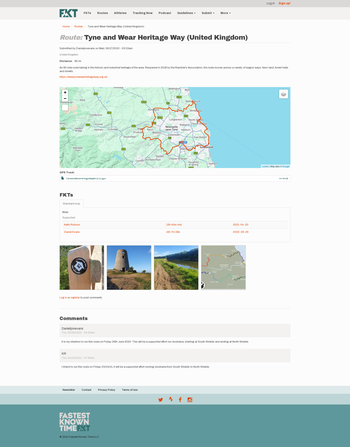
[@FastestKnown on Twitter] (160, 400)
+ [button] (65, 92)
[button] (82, 267)
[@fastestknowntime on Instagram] (190, 400)
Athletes (120, 13)
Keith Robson (72, 224)
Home (66, 26)
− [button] (65, 98)
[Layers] (283, 93)
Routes (102, 13)
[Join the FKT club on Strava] (171, 400)
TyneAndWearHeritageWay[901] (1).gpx (86, 178)
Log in (271, 3)
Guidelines (185, 13)
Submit (207, 13)
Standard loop (71, 203)
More (225, 13)
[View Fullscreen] (65, 107)
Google (285, 166)
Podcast (165, 13)
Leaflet (265, 166)
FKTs (87, 13)
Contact (86, 389)
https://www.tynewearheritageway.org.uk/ (84, 77)
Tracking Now (143, 13)
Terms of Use (130, 389)
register (75, 297)
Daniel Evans (72, 232)
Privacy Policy (106, 389)
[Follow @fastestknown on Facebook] (180, 400)
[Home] (70, 13)
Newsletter (69, 389)
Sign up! (284, 3)
